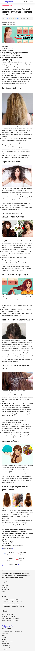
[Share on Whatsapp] (12, 19)
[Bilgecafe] (8, 2)
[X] (9, 629)
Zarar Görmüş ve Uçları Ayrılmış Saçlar (12, 57)
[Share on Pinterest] (9, 19)
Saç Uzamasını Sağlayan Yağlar (10, 54)
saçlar (30, 73)
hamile (20, 155)
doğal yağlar (27, 63)
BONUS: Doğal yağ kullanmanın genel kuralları (14, 61)
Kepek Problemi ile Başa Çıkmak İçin (11, 55)
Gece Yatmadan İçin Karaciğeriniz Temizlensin (14, 531)
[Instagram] (8, 559)
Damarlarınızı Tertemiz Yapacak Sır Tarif (13, 535)
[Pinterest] (21, 553)
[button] (3, 2)
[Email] (14, 19)
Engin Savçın (4, 22)
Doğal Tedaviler (6, 5)
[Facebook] (8, 553)
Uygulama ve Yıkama (7, 59)
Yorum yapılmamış (11, 22)
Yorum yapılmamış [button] (18, 545)
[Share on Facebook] (7, 19)
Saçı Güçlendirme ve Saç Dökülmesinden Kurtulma (15, 52)
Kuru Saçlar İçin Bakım (7, 48)
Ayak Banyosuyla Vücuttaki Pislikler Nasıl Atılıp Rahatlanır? (17, 533)
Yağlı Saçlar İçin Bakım (7, 50)
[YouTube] (10, 629)
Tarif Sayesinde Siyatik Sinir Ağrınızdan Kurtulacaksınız (17, 529)
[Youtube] (19, 559)
